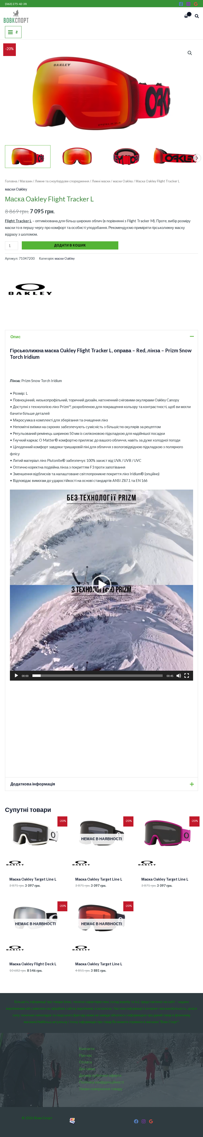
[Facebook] (181, 4)
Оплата (85, 1062)
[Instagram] (188, 4)
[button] (197, 16)
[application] (101, 585)
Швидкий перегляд (35, 869)
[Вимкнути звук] (178, 675)
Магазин (26, 181)
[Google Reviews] (196, 4)
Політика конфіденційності (101, 1082)
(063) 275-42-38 (16, 4)
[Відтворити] (16, 675)
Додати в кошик (70, 245)
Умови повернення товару (101, 1089)
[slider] (97, 675)
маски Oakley (123, 181)
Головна (11, 181)
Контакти (86, 1049)
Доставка (87, 1069)
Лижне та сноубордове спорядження (62, 181)
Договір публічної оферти (100, 1075)
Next (197, 158)
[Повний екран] (186, 675)
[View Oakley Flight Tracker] (28, 156)
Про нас (85, 1055)
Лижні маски (101, 181)
